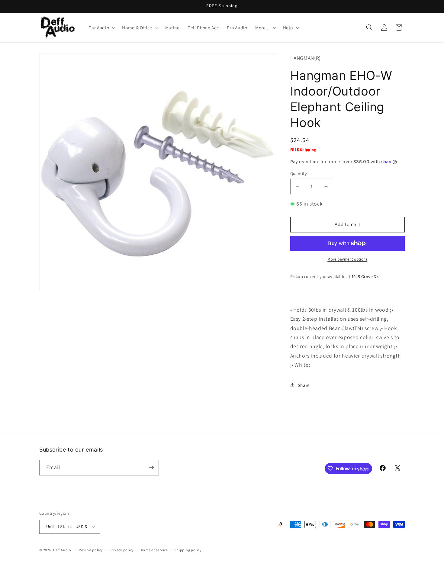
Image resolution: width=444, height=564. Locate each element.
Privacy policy (121, 550)
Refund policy (91, 550)
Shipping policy (188, 550)
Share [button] (304, 385)
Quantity (298, 173)
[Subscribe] (151, 467)
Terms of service (154, 550)
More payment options (347, 258)
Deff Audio (62, 550)
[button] (101, 27)
